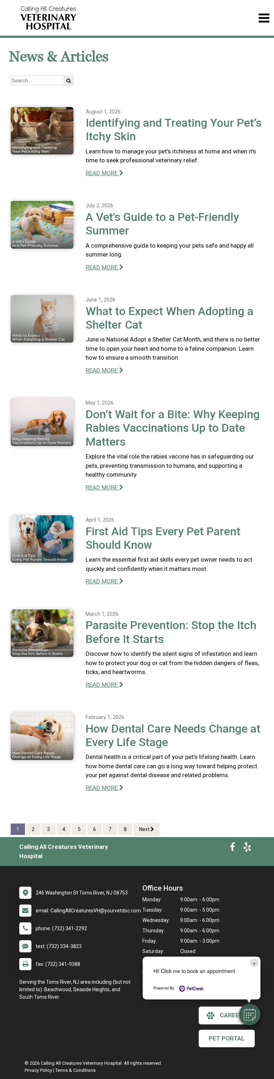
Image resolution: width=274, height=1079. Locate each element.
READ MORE (102, 173)
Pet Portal (227, 1038)
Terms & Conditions (75, 1070)
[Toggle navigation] (264, 18)
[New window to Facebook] (232, 848)
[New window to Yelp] (247, 848)
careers (233, 1015)
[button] (249, 1014)
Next (145, 829)
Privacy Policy (38, 1070)
